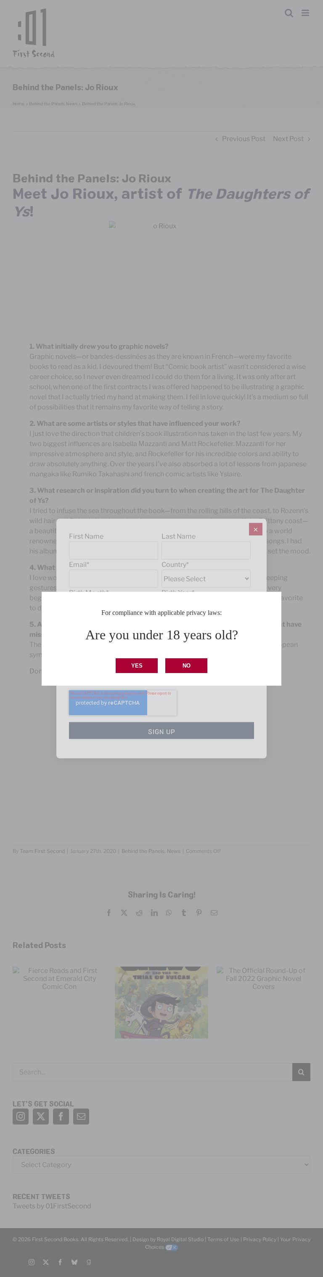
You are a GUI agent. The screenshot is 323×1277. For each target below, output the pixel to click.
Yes (137, 666)
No (187, 666)
